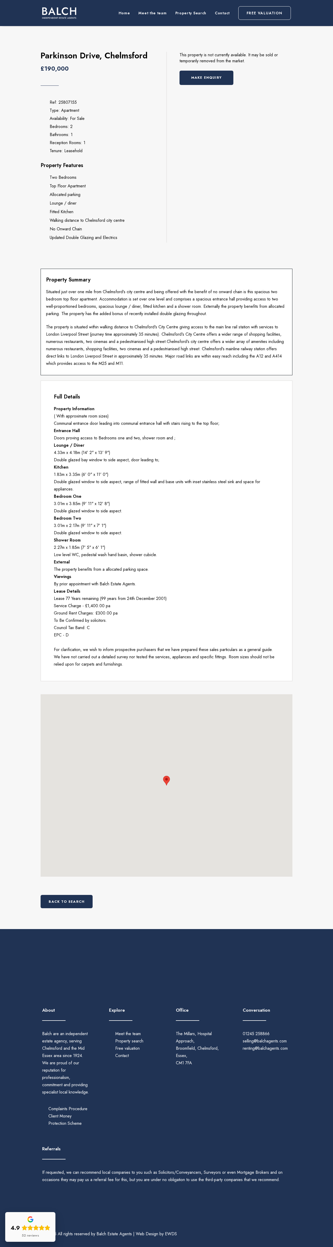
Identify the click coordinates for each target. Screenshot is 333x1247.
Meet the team (152, 13)
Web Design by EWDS (156, 1234)
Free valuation (127, 1048)
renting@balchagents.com (265, 1048)
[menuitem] (126, 13)
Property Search (191, 13)
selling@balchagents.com (265, 1041)
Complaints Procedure (67, 1109)
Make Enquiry (206, 77)
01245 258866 (256, 1034)
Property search (129, 1041)
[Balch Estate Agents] (59, 13)
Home (124, 13)
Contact (222, 13)
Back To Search (67, 901)
